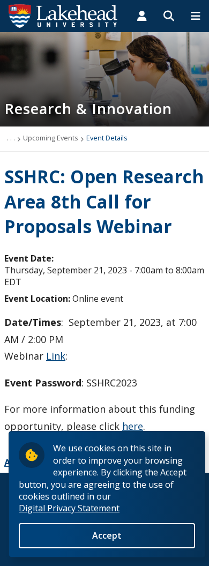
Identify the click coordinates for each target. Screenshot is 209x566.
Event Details (107, 138)
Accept (107, 535)
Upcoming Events (50, 138)
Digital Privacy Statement (69, 508)
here (132, 426)
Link (55, 355)
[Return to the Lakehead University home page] (63, 15)
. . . (11, 138)
